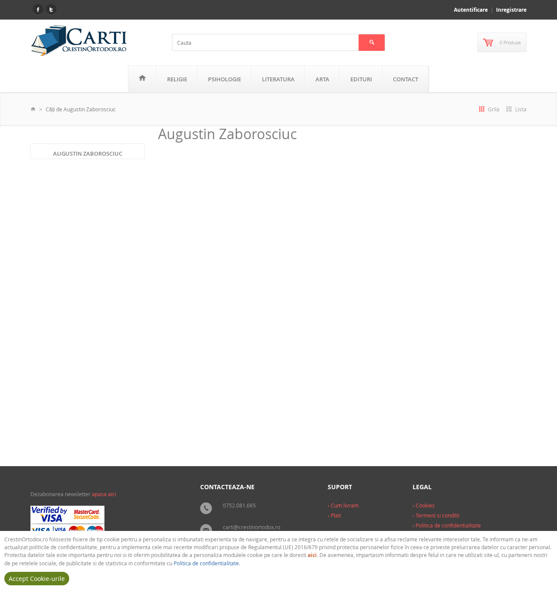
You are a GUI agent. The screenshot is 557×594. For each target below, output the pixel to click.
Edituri (361, 79)
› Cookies (424, 505)
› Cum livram (343, 505)
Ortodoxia (256, 423)
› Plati (334, 515)
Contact (405, 79)
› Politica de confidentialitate (447, 525)
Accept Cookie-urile (37, 578)
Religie (177, 79)
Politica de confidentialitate (206, 563)
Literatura (278, 79)
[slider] (180, 398)
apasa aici (104, 494)
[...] (202, 380)
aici (312, 555)
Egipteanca (177, 299)
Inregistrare (511, 9)
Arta (322, 79)
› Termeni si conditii (436, 515)
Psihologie (224, 79)
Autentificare (471, 9)
